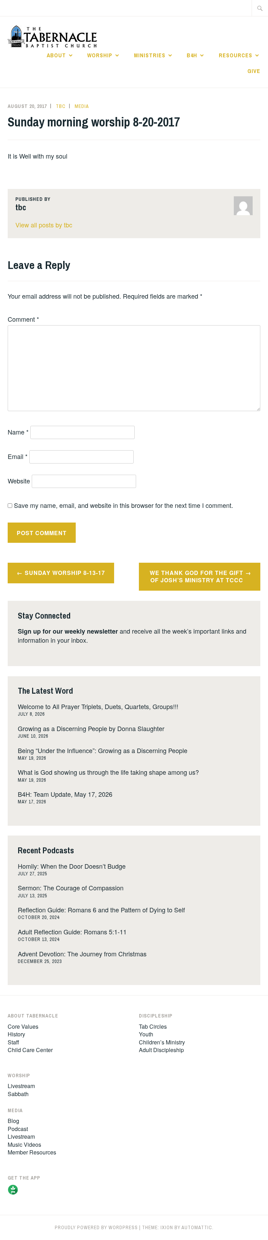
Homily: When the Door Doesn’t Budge (72, 865)
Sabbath (18, 1094)
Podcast (18, 1129)
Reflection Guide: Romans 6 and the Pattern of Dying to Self (101, 909)
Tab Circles (153, 1026)
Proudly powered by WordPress (96, 1227)
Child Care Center (30, 1050)
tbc (61, 106)
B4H (192, 55)
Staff (13, 1042)
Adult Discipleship (161, 1050)
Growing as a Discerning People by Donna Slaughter (91, 728)
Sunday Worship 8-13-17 (65, 573)
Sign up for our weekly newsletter (68, 631)
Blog (13, 1121)
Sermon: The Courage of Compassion (71, 887)
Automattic (196, 1227)
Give (253, 71)
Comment (23, 318)
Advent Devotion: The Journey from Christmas (82, 953)
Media (82, 106)
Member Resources (32, 1152)
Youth (146, 1034)
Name (18, 431)
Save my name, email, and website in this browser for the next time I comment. (123, 505)
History (16, 1034)
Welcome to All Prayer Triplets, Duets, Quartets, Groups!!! (98, 706)
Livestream (21, 1086)
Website (19, 480)
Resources (235, 55)
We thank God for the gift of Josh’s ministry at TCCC (196, 576)
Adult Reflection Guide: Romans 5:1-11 (72, 931)
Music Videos (24, 1144)
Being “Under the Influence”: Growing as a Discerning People (102, 750)
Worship (99, 55)
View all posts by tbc (43, 224)
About (56, 55)
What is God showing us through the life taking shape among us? (108, 771)
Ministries (149, 55)
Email (18, 456)
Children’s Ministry (162, 1042)
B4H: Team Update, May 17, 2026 (65, 793)
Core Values (23, 1026)
